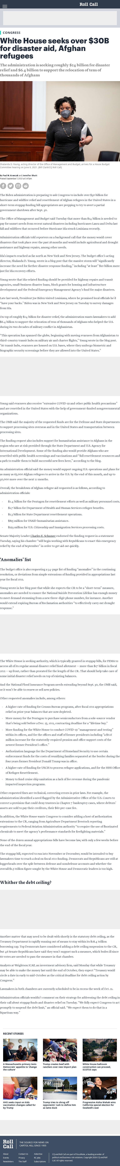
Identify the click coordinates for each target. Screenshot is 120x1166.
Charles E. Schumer (43, 536)
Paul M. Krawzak (10, 175)
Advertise (38, 1154)
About (5, 1154)
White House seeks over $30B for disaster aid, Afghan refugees (54, 48)
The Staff (22, 1161)
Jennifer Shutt (30, 175)
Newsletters (8, 1161)
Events (6, 1157)
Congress (11, 32)
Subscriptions (40, 1161)
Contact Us (23, 1154)
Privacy (22, 1157)
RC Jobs (37, 1157)
